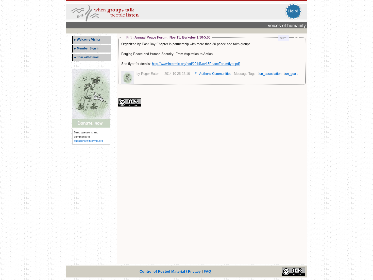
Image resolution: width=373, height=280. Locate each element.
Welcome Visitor (88, 39)
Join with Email (87, 57)
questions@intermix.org (88, 140)
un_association (270, 74)
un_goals (291, 74)
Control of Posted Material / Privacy (170, 271)
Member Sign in (88, 48)
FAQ (207, 271)
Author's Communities (215, 74)
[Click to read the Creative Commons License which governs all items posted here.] (129, 105)
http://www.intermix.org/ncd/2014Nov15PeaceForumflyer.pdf (196, 64)
